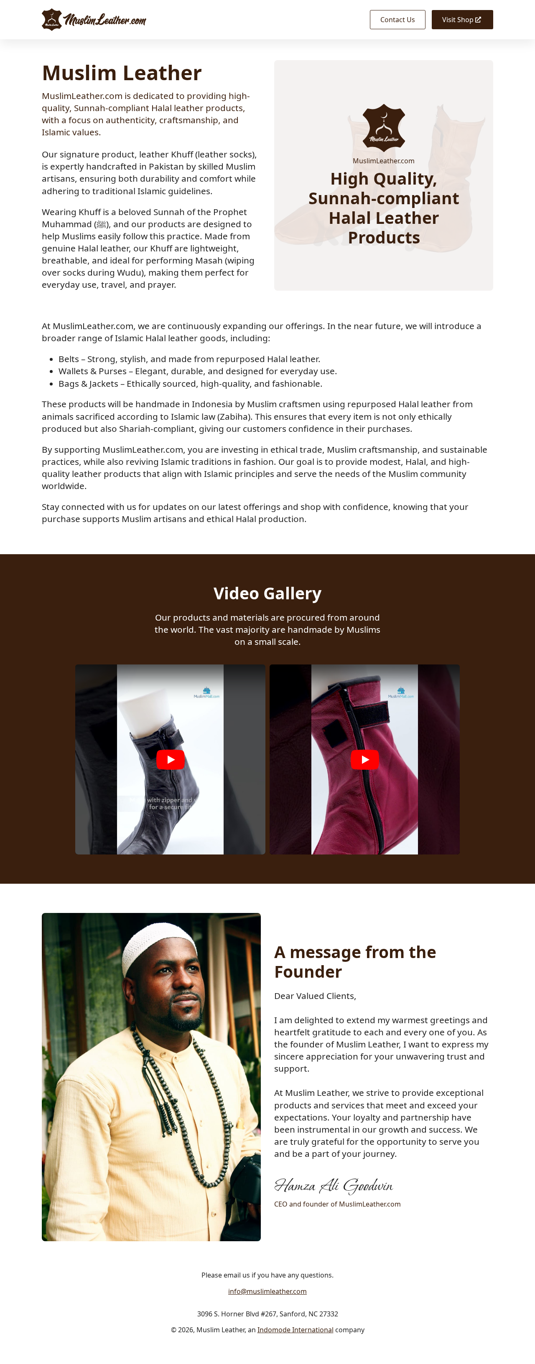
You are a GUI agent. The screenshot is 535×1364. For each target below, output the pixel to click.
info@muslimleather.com (267, 1291)
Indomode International (295, 1329)
